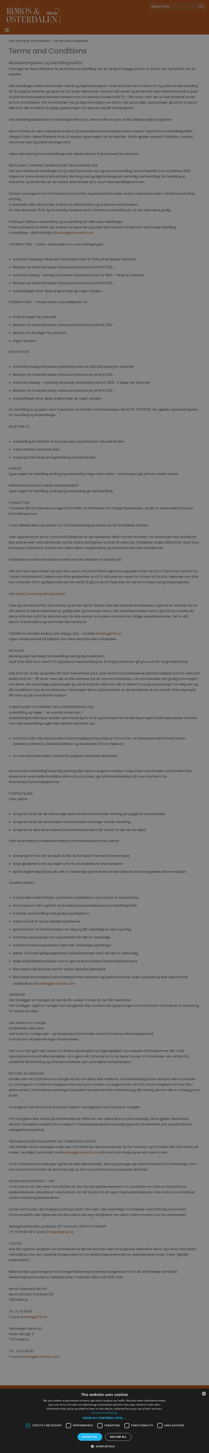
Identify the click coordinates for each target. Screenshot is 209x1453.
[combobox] (204, 1394)
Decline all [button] (118, 1437)
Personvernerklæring (104, 1412)
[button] (104, 1418)
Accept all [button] (90, 1437)
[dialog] (104, 1421)
